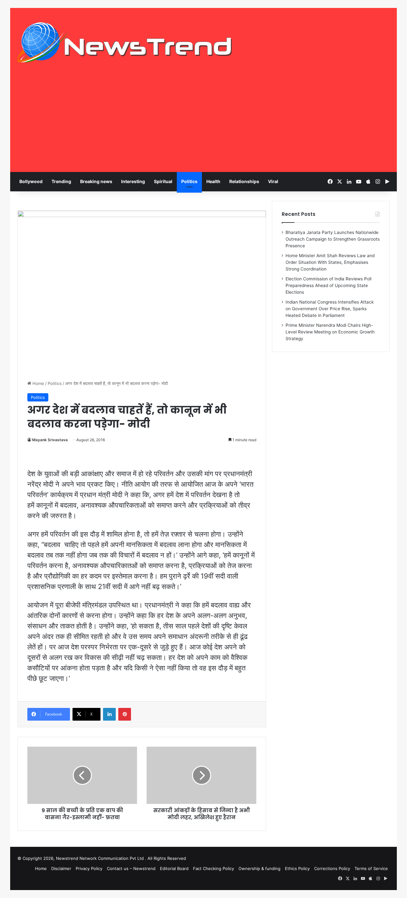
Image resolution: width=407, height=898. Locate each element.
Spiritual (163, 181)
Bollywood (31, 181)
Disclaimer (61, 868)
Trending (61, 181)
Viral (273, 181)
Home (37, 383)
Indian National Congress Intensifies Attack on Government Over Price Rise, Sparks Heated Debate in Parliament (330, 308)
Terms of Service (371, 868)
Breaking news (96, 181)
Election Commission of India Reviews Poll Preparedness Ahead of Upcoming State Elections (328, 285)
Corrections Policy (332, 868)
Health (213, 181)
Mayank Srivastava (50, 439)
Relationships (244, 181)
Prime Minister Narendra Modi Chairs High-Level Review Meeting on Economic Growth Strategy (330, 332)
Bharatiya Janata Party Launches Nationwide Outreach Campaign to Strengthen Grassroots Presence (333, 239)
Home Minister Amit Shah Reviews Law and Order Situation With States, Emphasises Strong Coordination (330, 262)
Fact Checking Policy (213, 868)
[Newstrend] (124, 42)
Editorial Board (174, 868)
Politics (189, 181)
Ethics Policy (297, 868)
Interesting (133, 181)
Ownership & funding (259, 868)
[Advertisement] (203, 124)
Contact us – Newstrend (131, 868)
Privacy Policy (89, 868)
